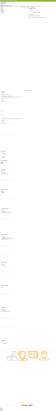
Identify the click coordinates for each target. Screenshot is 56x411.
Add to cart (34, 12)
